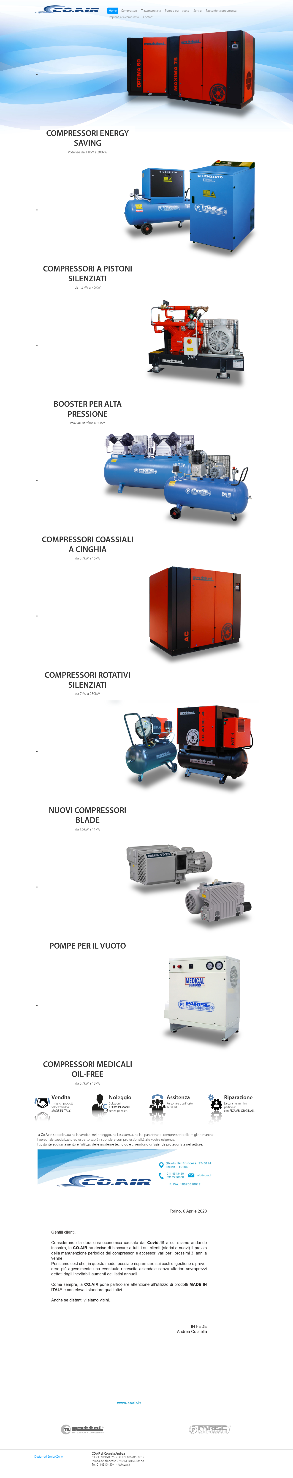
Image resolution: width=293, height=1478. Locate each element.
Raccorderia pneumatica (221, 11)
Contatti (148, 17)
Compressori (129, 11)
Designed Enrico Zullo (48, 1457)
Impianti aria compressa (124, 17)
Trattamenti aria (151, 11)
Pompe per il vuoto (177, 11)
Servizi (197, 11)
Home (113, 11)
